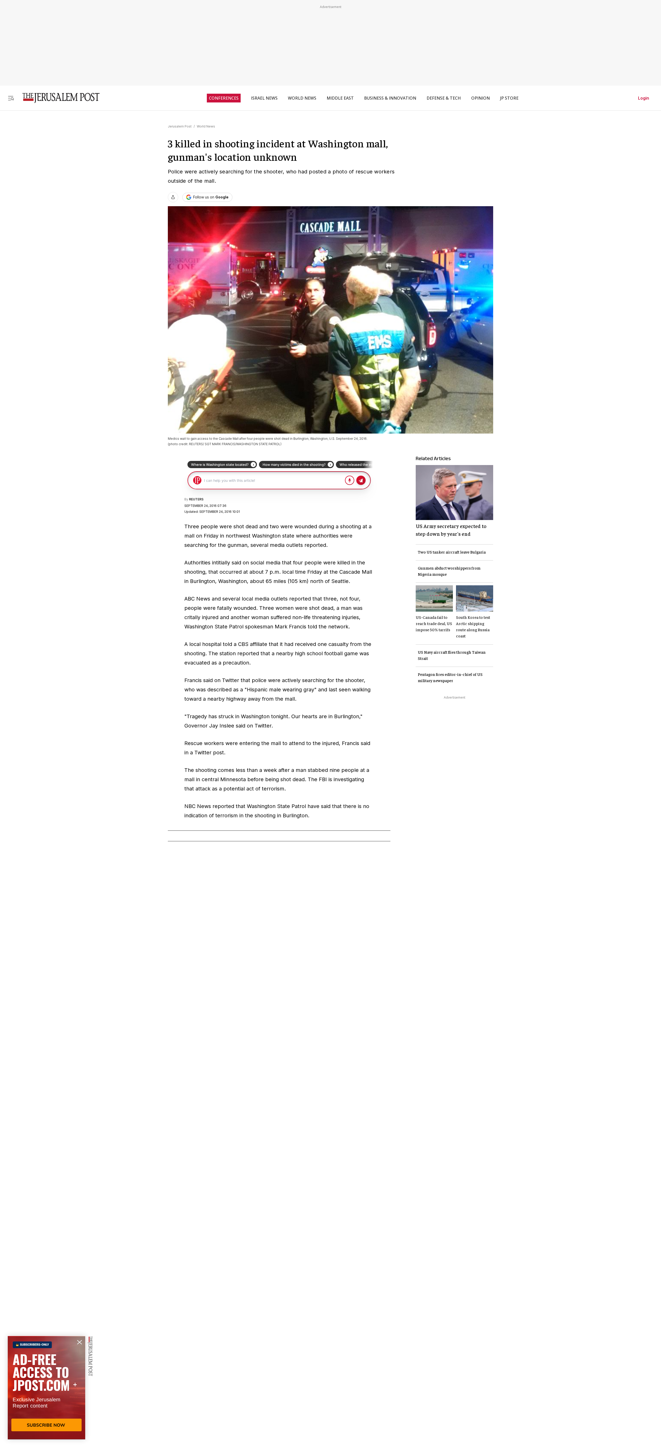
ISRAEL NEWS (264, 98)
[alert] (46, 1387)
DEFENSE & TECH (444, 98)
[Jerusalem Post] (57, 97)
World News (206, 126)
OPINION (480, 98)
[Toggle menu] (10, 97)
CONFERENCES (224, 98)
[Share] (173, 197)
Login (643, 98)
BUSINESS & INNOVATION (390, 98)
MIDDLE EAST (340, 98)
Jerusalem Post (180, 126)
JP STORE (509, 98)
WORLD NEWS (302, 98)
